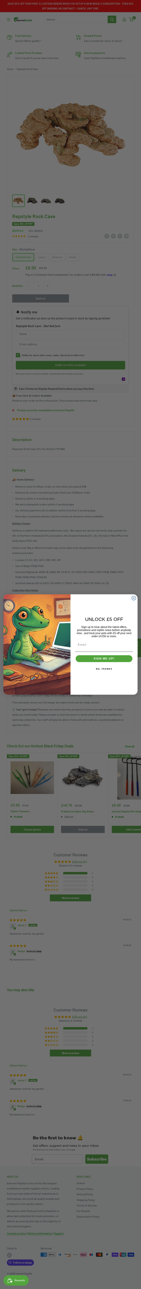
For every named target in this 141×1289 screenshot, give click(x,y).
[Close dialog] (134, 598)
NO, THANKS (104, 669)
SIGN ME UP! (104, 658)
